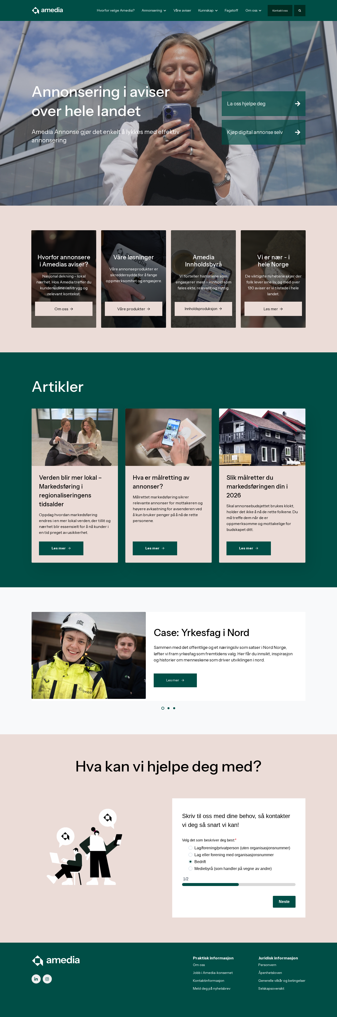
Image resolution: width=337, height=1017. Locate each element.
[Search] (299, 10)
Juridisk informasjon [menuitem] (278, 957)
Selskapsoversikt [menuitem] (271, 988)
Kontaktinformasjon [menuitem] (208, 981)
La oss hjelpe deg (246, 104)
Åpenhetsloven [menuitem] (270, 973)
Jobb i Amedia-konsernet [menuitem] (213, 973)
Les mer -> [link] (175, 680)
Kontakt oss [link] (280, 10)
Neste (284, 902)
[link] (48, 10)
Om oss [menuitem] (199, 965)
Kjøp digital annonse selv (255, 132)
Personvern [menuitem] (267, 965)
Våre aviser (182, 10)
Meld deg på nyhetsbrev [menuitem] (211, 988)
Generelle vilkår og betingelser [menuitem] (281, 981)
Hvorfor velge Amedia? (115, 10)
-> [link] (75, 448)
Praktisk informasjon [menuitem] (213, 957)
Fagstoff (231, 10)
